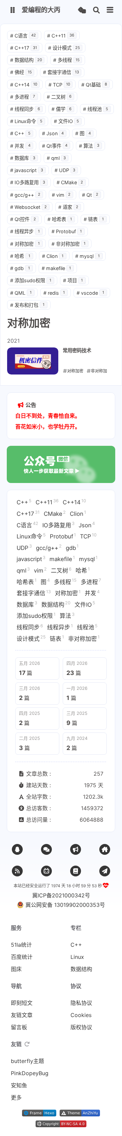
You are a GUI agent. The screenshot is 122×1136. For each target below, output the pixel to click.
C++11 (60, 36)
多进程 (22, 97)
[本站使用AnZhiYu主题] (80, 1114)
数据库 (22, 158)
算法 (89, 146)
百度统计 (22, 956)
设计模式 (64, 48)
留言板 (19, 1027)
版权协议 (81, 1027)
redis (54, 293)
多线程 (66, 60)
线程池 (95, 109)
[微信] (46, 849)
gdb (20, 268)
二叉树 (59, 97)
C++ (20, 133)
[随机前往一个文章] (82, 10)
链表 (94, 219)
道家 (68, 207)
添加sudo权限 (30, 280)
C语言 (23, 36)
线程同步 (25, 109)
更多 (16, 1097)
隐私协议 (81, 1002)
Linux (77, 956)
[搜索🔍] (96, 10)
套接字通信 (61, 72)
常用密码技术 (77, 350)
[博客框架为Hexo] (39, 1114)
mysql (87, 256)
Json (53, 133)
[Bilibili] (46, 871)
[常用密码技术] (32, 360)
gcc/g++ (25, 195)
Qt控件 (23, 219)
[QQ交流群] (17, 849)
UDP (65, 170)
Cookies (81, 1015)
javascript (26, 170)
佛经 (21, 72)
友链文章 (22, 1015)
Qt (90, 195)
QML (21, 293)
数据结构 (26, 60)
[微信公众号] (75, 849)
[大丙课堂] (104, 849)
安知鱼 (19, 1085)
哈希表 (59, 219)
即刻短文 (22, 1002)
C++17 (23, 48)
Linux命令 (26, 121)
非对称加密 (69, 244)
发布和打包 (27, 305)
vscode (90, 293)
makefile (56, 268)
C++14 (23, 85)
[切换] (110, 10)
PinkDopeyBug (29, 1073)
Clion (53, 256)
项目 (73, 280)
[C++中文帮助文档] (104, 871)
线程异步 (25, 231)
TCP (59, 85)
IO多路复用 (27, 182)
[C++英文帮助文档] (75, 871)
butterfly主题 (27, 1061)
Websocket (28, 207)
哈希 (20, 256)
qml (56, 158)
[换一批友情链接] (27, 1044)
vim (61, 195)
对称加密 (25, 244)
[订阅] (17, 871)
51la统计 (21, 944)
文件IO (66, 121)
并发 (20, 146)
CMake (70, 182)
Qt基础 (94, 85)
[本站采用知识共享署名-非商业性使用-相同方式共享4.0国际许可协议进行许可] (61, 1125)
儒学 (62, 109)
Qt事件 (55, 146)
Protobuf (67, 231)
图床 (16, 969)
